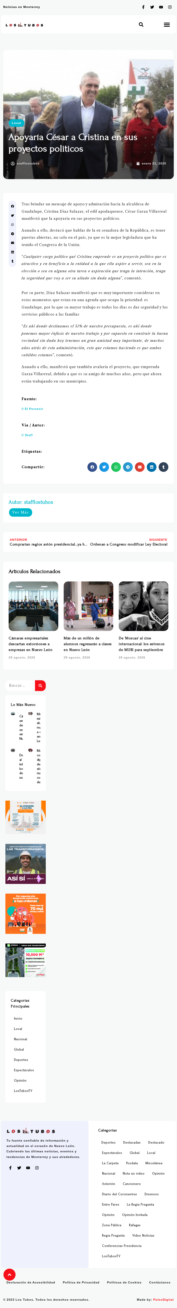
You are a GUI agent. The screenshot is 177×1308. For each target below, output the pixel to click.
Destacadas (132, 1142)
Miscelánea (154, 1163)
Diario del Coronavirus (119, 1194)
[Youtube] (161, 7)
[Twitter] (152, 7)
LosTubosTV (23, 1091)
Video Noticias (143, 1235)
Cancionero (132, 1184)
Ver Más (20, 512)
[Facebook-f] (143, 7)
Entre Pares (110, 1204)
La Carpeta (110, 1163)
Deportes (21, 1060)
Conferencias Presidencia (122, 1246)
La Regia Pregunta (140, 1204)
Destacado (156, 1142)
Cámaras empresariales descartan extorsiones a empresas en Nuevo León (30, 644)
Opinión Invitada (135, 1215)
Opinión (20, 1080)
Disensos (152, 1194)
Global (19, 1049)
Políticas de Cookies (124, 1282)
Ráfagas (135, 1225)
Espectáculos (24, 1070)
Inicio (18, 1018)
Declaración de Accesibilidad (30, 1282)
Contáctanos (160, 1282)
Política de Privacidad (81, 1282)
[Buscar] (40, 685)
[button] (141, 24)
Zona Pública (112, 1225)
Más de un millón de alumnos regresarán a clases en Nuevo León (88, 644)
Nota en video (134, 1173)
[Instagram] (170, 7)
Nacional (20, 1039)
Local (16, 123)
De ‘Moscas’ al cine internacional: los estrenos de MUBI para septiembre (142, 644)
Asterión (108, 1184)
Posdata (132, 1163)
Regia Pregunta (113, 1235)
